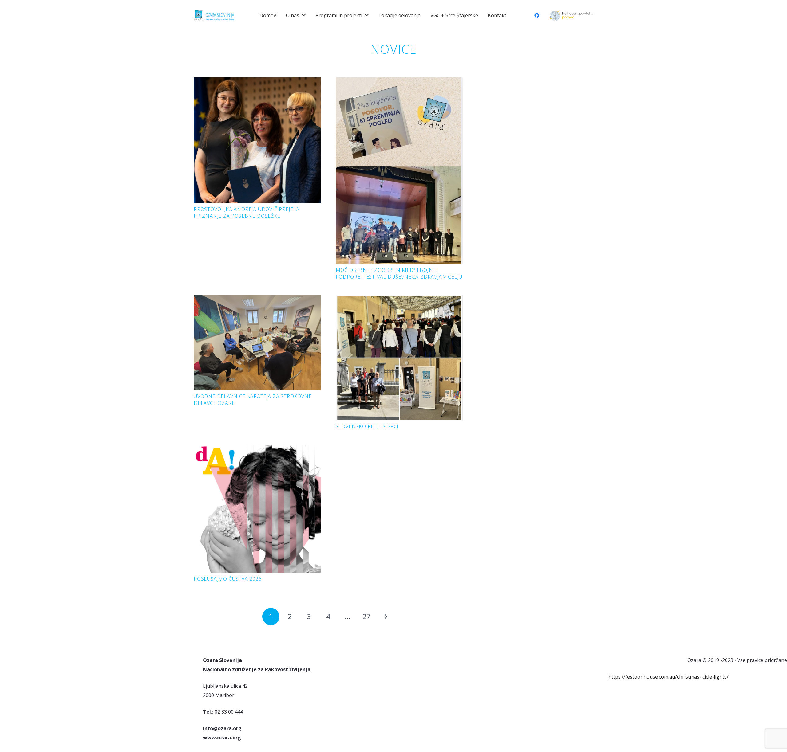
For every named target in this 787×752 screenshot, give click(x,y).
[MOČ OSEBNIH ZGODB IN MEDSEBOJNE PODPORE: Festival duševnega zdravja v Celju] (399, 82)
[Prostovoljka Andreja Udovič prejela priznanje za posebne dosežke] (257, 82)
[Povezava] (570, 15)
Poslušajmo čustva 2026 (228, 578)
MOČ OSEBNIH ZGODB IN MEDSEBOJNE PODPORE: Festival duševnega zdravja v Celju (399, 273)
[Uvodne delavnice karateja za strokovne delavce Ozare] (257, 299)
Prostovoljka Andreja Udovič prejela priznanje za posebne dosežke (246, 212)
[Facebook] (537, 15)
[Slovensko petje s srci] (399, 299)
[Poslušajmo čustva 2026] (257, 449)
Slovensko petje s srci (367, 426)
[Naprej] (385, 616)
